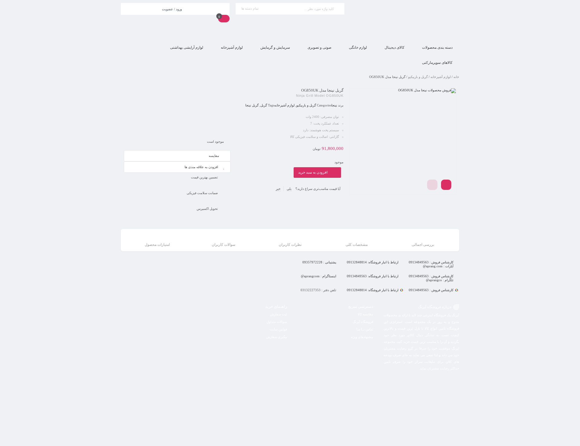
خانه (456, 77)
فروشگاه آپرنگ (363, 322)
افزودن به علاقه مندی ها (201, 167)
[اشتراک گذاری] (446, 184)
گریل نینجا (252, 105)
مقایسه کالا (365, 314)
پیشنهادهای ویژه (362, 337)
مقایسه (214, 156)
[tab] (423, 240)
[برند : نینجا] (177, 110)
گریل (263, 105)
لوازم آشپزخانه (440, 77)
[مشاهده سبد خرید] (223, 18)
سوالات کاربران (223, 245)
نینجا (334, 105)
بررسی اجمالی (423, 245)
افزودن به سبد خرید (312, 172)
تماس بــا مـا (364, 329)
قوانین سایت (278, 329)
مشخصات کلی (357, 245)
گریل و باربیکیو (418, 77)
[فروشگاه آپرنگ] (404, 20)
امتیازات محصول (157, 245)
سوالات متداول (276, 322)
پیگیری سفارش (276, 337)
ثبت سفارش (278, 314)
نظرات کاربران (290, 245)
